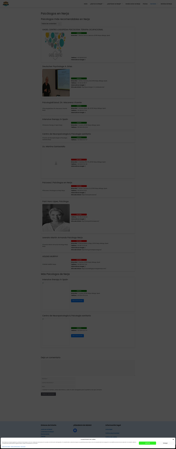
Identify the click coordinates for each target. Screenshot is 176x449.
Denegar (165, 443)
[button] (173, 439)
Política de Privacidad (15, 446)
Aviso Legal (23, 446)
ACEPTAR (147, 443)
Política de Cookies (6, 446)
